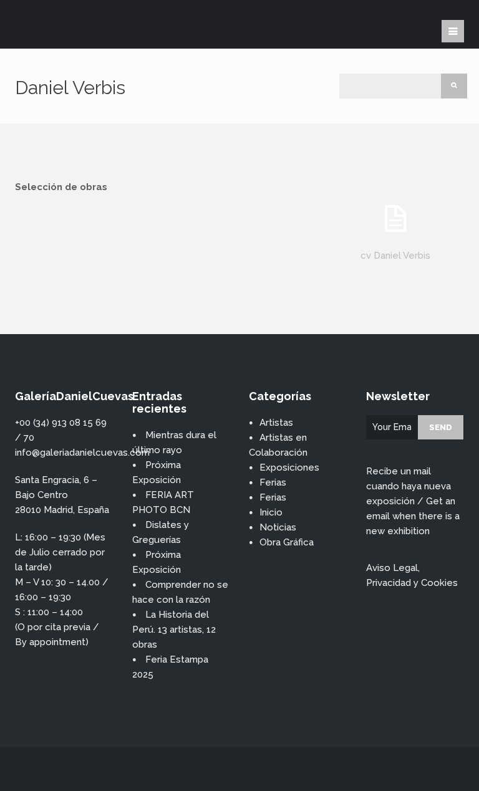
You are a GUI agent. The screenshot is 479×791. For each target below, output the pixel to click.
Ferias (272, 482)
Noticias (277, 527)
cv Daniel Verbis (395, 255)
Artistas (276, 422)
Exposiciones (289, 467)
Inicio (271, 512)
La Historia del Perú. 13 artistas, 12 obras (174, 629)
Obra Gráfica (286, 542)
